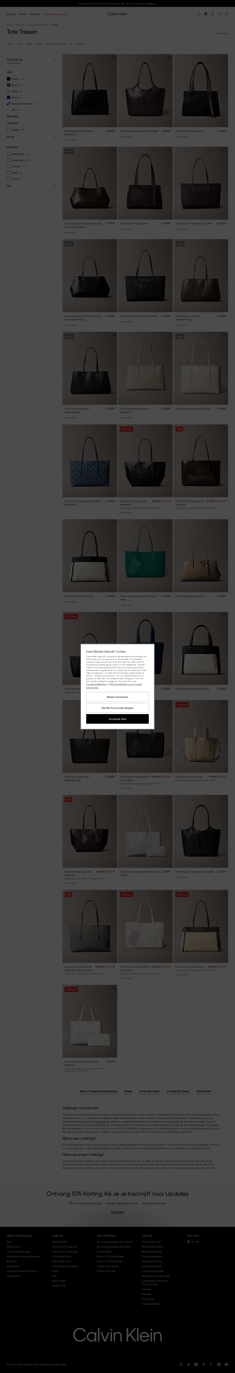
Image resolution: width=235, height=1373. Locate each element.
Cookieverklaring (96, 684)
